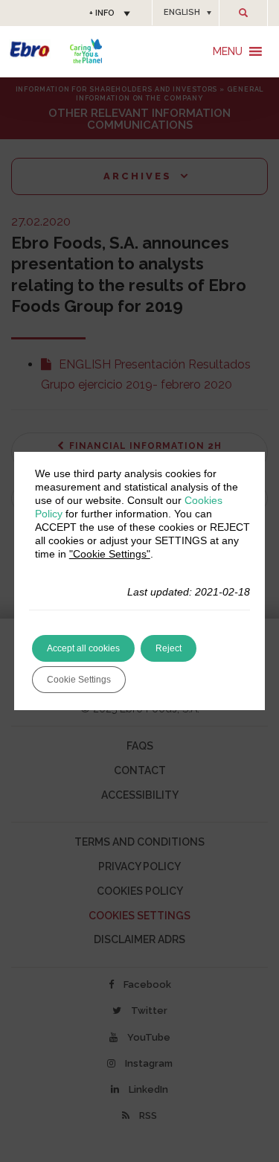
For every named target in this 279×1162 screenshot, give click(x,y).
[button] (186, 12)
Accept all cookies (83, 648)
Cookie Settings (79, 679)
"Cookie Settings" (109, 554)
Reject (168, 648)
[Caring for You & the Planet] (86, 51)
